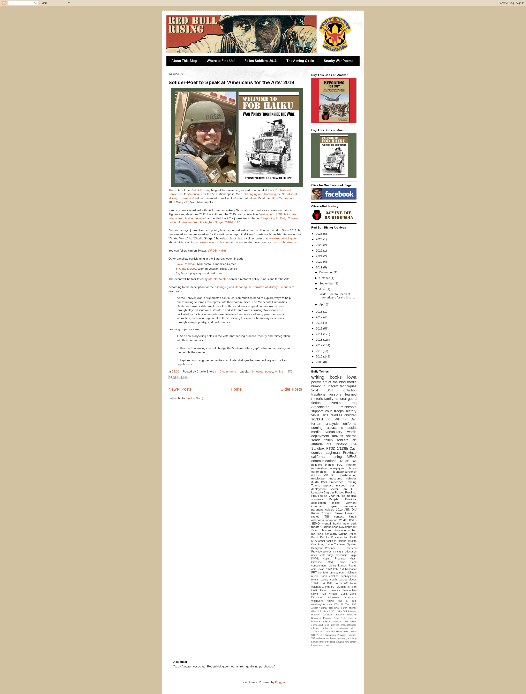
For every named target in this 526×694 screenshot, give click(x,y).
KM (342, 569)
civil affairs (350, 621)
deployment (320, 436)
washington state (321, 604)
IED (341, 548)
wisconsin (341, 555)
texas (321, 569)
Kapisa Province (334, 558)
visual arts (319, 415)
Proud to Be (319, 495)
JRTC (346, 631)
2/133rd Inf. (317, 631)
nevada (340, 642)
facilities (331, 541)
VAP (313, 638)
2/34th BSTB (347, 520)
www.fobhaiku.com (286, 242)
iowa (351, 377)
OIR (322, 635)
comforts (323, 572)
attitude (317, 444)
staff (322, 555)
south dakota (338, 579)
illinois (352, 516)
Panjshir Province (342, 499)
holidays (316, 464)
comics (316, 453)
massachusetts (348, 625)
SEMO (315, 523)
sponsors (317, 499)
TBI (326, 516)
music (314, 576)
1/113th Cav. (346, 448)
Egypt (353, 555)
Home (236, 389)
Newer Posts (180, 389)
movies (337, 436)
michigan (351, 572)
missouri (341, 485)
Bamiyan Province (323, 548)
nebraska (350, 506)
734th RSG (350, 604)
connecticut (317, 625)
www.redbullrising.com (283, 238)
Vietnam (351, 464)
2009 (319, 362)
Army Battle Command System (337, 544)
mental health (331, 523)
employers (331, 638)
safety (324, 579)
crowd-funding (347, 475)
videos (352, 579)
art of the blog (334, 382)
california (318, 457)
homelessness (318, 642)
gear (334, 506)
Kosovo (340, 614)
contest (339, 516)
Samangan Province (335, 635)
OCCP (314, 635)
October (325, 278)
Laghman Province (341, 453)
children (350, 415)
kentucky (317, 492)
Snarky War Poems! (339, 61)
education (350, 551)
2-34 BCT (322, 390)
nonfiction (349, 390)
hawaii (330, 600)
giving (332, 565)
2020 (319, 261)
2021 (319, 256)
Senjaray (352, 635)
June (322, 289)
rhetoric (317, 399)
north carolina (330, 576)
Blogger (280, 682)
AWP (329, 569)
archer (352, 530)
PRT (314, 572)
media (351, 382)
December (326, 272)
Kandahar (350, 569)
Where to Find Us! (221, 61)
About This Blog (184, 61)
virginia (325, 645)
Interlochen (349, 590)
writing (279, 371)
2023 (319, 245)
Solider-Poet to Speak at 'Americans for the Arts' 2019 (231, 82)
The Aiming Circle (300, 61)
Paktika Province (331, 537)
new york (349, 523)
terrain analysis (325, 424)
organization (342, 628)
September (327, 283)
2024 (319, 239)
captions (337, 621)
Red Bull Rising (200, 190)
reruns (315, 579)
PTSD (330, 448)
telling (336, 502)
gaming (341, 638)
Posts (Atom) (194, 398)
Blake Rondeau (186, 264)
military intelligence (321, 628)
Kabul (314, 537)
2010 (319, 356)
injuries (340, 495)
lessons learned (342, 394)
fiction (316, 403)
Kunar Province (321, 513)
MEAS (351, 457)
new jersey (350, 642)
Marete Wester (217, 279)
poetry (269, 371)
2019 (319, 267)
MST (330, 562)
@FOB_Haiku (217, 250)
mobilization (319, 468)
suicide (329, 509)
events (335, 403)
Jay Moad (182, 273)
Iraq (353, 403)
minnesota (256, 371)
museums (335, 478)
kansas (342, 565)
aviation (326, 621)
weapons (331, 520)
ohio (313, 569)
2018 (319, 311)
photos (352, 468)
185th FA (338, 604)
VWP (332, 495)
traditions (318, 394)
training (336, 457)
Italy (335, 569)
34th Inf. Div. (345, 419)
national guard (345, 399)
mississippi (318, 478)
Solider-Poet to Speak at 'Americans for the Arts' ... (336, 295)
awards (327, 551)
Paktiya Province (345, 492)
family (328, 399)
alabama (320, 638)
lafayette (335, 625)
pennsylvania (348, 576)
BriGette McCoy (186, 268)
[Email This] (170, 377)
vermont (351, 502)
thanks (329, 464)
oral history (336, 444)
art (354, 440)
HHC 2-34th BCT (338, 611)
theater (316, 526)
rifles (314, 555)
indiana (342, 541)
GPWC (344, 583)
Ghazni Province (319, 611)
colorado (316, 586)
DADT (337, 608)
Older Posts (291, 389)
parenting (317, 509)
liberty (352, 565)
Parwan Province (345, 513)
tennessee (316, 645)
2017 (319, 317)
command (317, 506)
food (327, 625)
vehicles (351, 478)
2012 (319, 345)
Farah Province (348, 608)
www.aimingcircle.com (214, 242)
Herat (339, 631)
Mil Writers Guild (334, 593)
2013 (319, 339)
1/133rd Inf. (321, 419)
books (336, 377)
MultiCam (351, 614)
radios (315, 516)
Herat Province (330, 590)
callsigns (338, 551)
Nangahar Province (321, 618)
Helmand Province (333, 530)
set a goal (347, 600)
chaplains (350, 597)
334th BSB (319, 482)
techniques (348, 386)
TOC (340, 464)
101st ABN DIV (346, 509)
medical (351, 495)
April (322, 304)
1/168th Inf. (348, 461)
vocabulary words (340, 432)
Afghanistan (320, 407)
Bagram (329, 492)
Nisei (336, 618)
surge (330, 555)
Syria (343, 618)
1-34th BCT (329, 586)
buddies (336, 415)
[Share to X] (178, 377)
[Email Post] (289, 371)
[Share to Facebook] (182, 377)
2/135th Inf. (343, 586)
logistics (328, 485)
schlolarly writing (336, 533)
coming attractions (327, 428)
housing (331, 642)
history (351, 411)
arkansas (333, 597)
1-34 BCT (329, 475)
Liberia (353, 631)
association (318, 502)
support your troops (327, 411)
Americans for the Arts (202, 194)
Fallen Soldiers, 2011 (261, 61)
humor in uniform (324, 386)
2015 (319, 328)
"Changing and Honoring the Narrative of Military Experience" (254, 287)
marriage (317, 533)
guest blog (351, 638)
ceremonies (318, 471)
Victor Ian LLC (343, 489)
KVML (315, 558)
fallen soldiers (336, 440)
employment (337, 572)
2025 (319, 233)
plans (353, 628)
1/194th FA (318, 583)
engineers (317, 600)
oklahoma (317, 520)
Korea (353, 583)
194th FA (332, 583)
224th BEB (329, 631)
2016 (319, 322)
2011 (319, 351)
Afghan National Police (322, 608)
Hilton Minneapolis (282, 198)
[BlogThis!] (174, 377)
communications (323, 461)
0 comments (228, 371)
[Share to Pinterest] (186, 377)
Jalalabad (327, 614)
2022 (319, 250)
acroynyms (337, 468)
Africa (353, 534)
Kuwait (315, 593)
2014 (319, 334)
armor (321, 541)
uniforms (349, 424)
